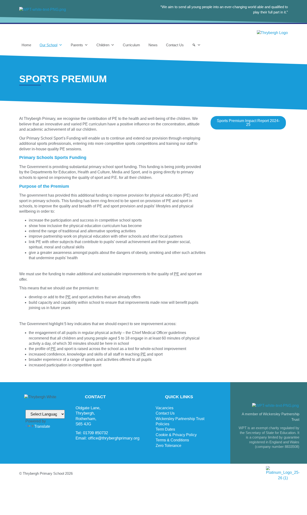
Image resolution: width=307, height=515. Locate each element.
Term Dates (165, 429)
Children (102, 45)
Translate (42, 426)
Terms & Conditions (172, 440)
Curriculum (131, 45)
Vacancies (164, 408)
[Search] (196, 45)
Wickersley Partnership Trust (180, 419)
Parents (77, 45)
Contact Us (175, 45)
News (153, 45)
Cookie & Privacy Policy (176, 435)
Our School (48, 45)
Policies (162, 424)
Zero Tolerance (168, 446)
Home (26, 45)
